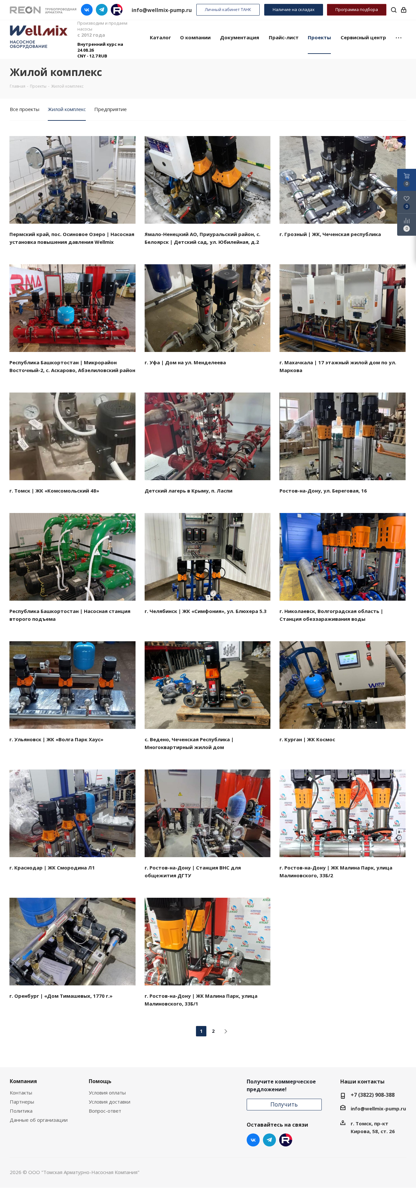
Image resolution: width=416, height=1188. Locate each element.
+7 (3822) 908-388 (373, 1095)
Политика (21, 1110)
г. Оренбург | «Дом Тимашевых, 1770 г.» (60, 996)
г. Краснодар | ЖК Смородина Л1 (52, 867)
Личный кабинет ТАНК (228, 9)
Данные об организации (39, 1120)
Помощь (100, 1081)
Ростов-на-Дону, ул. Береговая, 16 (323, 490)
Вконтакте (87, 10)
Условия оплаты (107, 1092)
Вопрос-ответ (105, 1110)
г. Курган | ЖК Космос (307, 739)
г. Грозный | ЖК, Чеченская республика (330, 234)
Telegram (102, 10)
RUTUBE (117, 10)
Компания (23, 1081)
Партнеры (22, 1101)
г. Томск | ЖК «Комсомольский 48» (54, 490)
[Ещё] (398, 37)
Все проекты (24, 109)
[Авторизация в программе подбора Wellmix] (403, 9)
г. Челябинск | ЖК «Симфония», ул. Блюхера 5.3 (205, 611)
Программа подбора (356, 9)
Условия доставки (109, 1101)
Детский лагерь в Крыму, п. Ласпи (188, 490)
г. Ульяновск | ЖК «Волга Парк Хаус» (56, 739)
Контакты (21, 1092)
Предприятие (110, 109)
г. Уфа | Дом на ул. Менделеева (185, 362)
